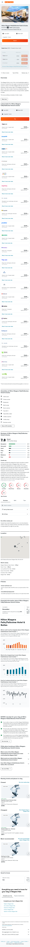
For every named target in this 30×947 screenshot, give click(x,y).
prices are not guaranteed (7, 925)
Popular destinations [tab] (19, 895)
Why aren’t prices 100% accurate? (10, 934)
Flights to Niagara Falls (8, 903)
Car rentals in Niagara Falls (9, 905)
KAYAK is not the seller (7, 929)
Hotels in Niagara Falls (8, 909)
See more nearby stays (24, 782)
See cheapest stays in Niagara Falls (24, 810)
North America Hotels (15, 941)
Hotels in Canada (24, 941)
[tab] (5, 500)
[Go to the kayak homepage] (9, 2)
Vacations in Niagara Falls (9, 907)
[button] (2, 2)
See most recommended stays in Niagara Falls (23, 839)
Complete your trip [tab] (7, 895)
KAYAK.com (3, 941)
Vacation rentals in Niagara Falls (10, 911)
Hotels (8, 941)
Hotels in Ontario (9, 942)
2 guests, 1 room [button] (7, 37)
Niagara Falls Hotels (18, 942)
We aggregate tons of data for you (10, 932)
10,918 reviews (16, 27)
